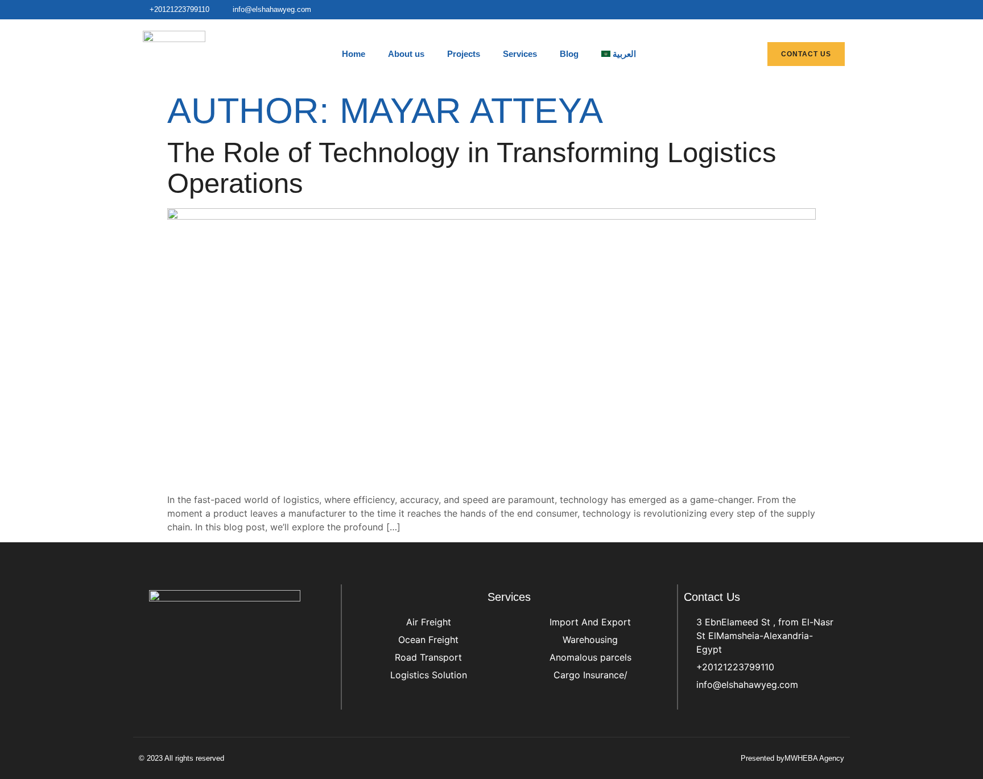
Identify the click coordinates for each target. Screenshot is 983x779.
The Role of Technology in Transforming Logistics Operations (472, 168)
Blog (569, 54)
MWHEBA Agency (814, 758)
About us (406, 54)
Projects (463, 54)
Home (353, 54)
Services (520, 54)
